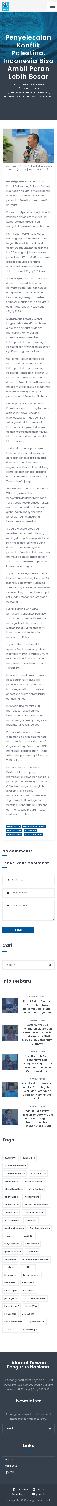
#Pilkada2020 (11, 1212)
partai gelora (10, 1298)
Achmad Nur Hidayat (34, 1212)
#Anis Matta (13, 826)
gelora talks (10, 1259)
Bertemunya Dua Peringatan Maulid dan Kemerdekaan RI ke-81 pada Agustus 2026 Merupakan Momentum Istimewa (37, 1034)
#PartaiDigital (11, 1197)
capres (10, 1236)
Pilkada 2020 (10, 1314)
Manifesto (11, 1466)
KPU (28, 1267)
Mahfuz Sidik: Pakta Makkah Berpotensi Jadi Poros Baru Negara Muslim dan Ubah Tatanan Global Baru (37, 1118)
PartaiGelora (29, 1290)
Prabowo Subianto (13, 1321)
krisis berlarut (10, 1275)
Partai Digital (10, 1290)
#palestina (30, 830)
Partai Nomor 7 (11, 1306)
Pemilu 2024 (31, 1306)
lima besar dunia (31, 1275)
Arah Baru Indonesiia (40, 1228)
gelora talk (32, 1251)
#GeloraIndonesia (34, 1181)
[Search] (50, 965)
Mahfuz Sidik (10, 1282)
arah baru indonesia (14, 1228)
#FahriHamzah (11, 1181)
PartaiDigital (28, 1282)
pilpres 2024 (28, 1314)
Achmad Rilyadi (11, 1220)
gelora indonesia (12, 1251)
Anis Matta (31, 1220)
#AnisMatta (10, 1157)
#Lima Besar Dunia (13, 1189)
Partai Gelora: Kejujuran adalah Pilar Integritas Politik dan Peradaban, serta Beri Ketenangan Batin (37, 1091)
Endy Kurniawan (12, 1243)
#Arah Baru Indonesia (34, 826)
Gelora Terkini (31, 88)
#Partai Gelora (31, 1197)
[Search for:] (28, 965)
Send (18, 930)
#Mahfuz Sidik (14, 830)
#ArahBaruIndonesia (14, 1173)
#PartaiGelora (14, 834)
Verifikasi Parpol (29, 1329)
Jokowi (10, 1267)
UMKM (10, 1329)
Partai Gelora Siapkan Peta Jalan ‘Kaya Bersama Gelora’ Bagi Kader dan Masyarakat (37, 1007)
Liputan (9, 1472)
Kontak (9, 1459)
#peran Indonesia (33, 834)
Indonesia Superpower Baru (35, 1259)
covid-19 (28, 1236)
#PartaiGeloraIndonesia (36, 1204)
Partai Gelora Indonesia (28, 84)
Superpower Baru (36, 1321)
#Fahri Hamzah (38, 1173)
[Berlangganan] (50, 1428)
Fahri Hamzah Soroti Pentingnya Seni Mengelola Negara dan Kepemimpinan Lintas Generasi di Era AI (37, 1063)
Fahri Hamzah (32, 1243)
